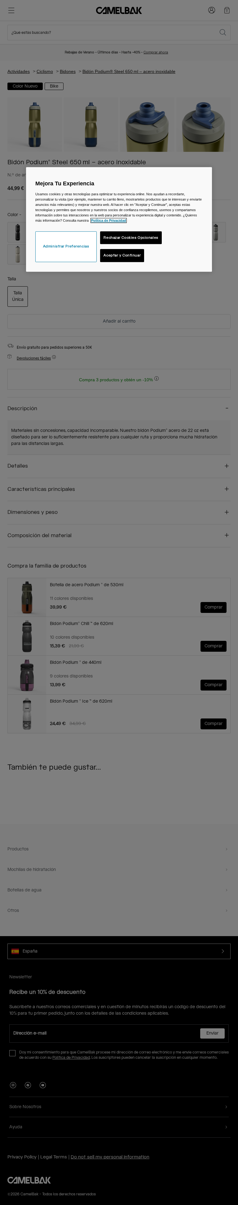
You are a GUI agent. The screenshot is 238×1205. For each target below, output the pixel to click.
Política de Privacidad (108, 221)
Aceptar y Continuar (122, 255)
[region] (119, 219)
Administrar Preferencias (66, 246)
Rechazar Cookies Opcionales (131, 237)
